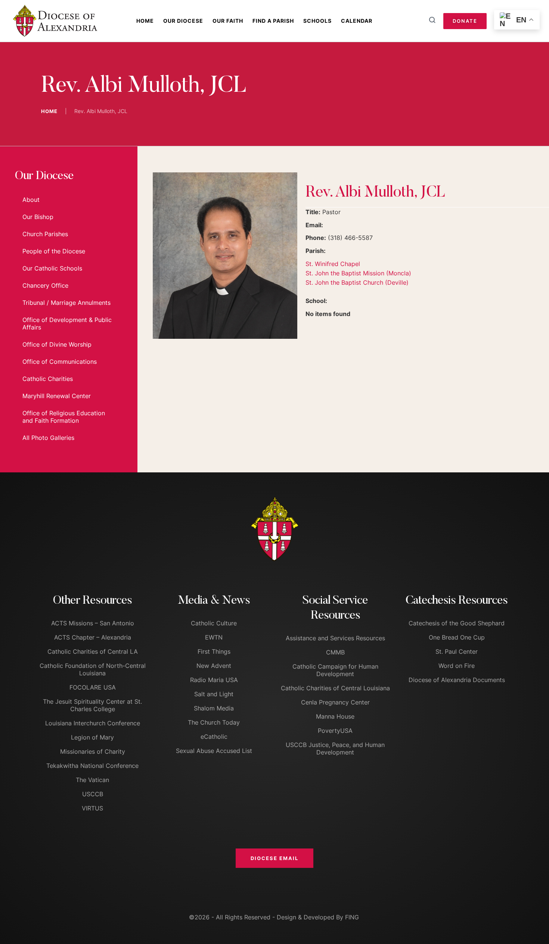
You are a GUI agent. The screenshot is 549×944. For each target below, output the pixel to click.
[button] (274, 858)
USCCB (92, 794)
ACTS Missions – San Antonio (92, 623)
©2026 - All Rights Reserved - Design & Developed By (267, 917)
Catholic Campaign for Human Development (335, 670)
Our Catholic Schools (52, 268)
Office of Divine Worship (57, 344)
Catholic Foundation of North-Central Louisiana (93, 669)
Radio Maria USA (214, 680)
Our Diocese (183, 21)
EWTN (214, 637)
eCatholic (214, 736)
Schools (317, 21)
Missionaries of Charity (92, 751)
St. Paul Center (456, 651)
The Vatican (92, 780)
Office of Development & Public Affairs (67, 323)
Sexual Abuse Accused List (214, 750)
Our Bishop (37, 217)
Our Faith (228, 21)
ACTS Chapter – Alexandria (92, 637)
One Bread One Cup (457, 637)
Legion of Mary (92, 737)
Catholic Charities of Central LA (92, 651)
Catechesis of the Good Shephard (457, 623)
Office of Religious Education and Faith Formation (63, 416)
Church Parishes (45, 234)
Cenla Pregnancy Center (335, 702)
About (31, 199)
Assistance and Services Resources (335, 638)
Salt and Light (213, 694)
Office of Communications (59, 361)
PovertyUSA (335, 730)
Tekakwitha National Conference (92, 765)
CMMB (335, 652)
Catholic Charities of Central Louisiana (335, 688)
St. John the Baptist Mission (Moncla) (358, 273)
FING (352, 917)
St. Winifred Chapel (332, 264)
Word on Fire (456, 665)
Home (145, 21)
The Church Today (214, 722)
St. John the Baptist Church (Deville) (357, 282)
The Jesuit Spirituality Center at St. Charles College (92, 705)
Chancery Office (45, 285)
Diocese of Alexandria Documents (457, 680)
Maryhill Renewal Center (56, 396)
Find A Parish (273, 21)
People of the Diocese (53, 251)
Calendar (356, 21)
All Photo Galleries (48, 437)
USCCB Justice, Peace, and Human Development (335, 748)
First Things (214, 651)
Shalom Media (214, 708)
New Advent (213, 665)
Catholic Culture (214, 623)
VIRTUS (92, 808)
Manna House (335, 716)
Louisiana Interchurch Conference (92, 723)
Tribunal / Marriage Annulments (66, 302)
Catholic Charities (47, 378)
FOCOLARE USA (92, 687)
